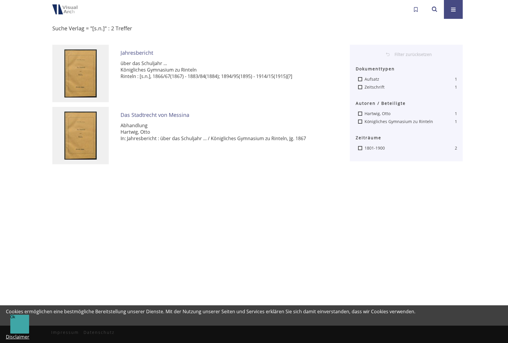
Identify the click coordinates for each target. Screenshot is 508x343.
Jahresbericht (137, 52)
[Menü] (453, 9)
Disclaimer (17, 337)
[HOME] (68, 9)
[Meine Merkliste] (415, 9)
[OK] (434, 9)
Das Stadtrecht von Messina (155, 115)
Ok (12, 317)
